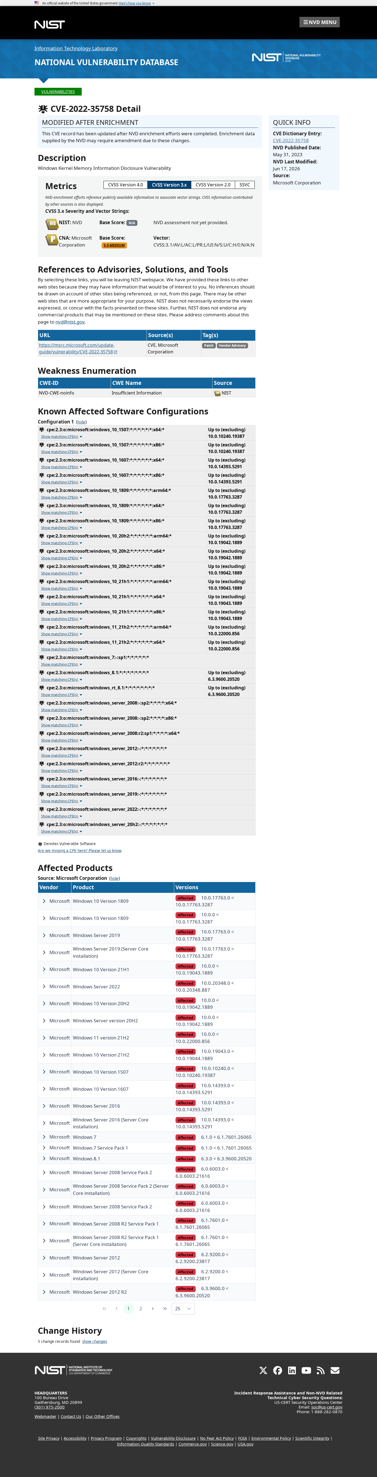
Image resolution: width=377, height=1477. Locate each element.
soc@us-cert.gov (327, 1407)
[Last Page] (165, 1308)
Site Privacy (48, 1438)
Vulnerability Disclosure (173, 1438)
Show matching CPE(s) (60, 436)
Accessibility (75, 1438)
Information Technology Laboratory (76, 48)
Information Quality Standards (145, 1444)
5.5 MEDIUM (114, 245)
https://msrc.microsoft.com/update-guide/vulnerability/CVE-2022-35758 (77, 348)
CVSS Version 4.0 (125, 185)
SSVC (245, 185)
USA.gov (245, 1444)
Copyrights (136, 1438)
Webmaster (45, 1416)
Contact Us (71, 1416)
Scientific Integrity (312, 1438)
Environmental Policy (271, 1438)
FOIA (242, 1438)
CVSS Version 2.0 (213, 185)
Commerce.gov (193, 1444)
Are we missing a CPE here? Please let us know (79, 850)
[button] (319, 22)
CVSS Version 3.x (169, 185)
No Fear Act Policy (217, 1438)
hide (81, 422)
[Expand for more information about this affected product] (43, 901)
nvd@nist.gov (69, 322)
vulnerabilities (58, 91)
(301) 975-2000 (49, 1407)
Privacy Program (106, 1438)
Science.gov (222, 1444)
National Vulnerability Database (106, 62)
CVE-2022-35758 (291, 140)
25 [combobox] (177, 1309)
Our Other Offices (103, 1416)
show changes (94, 1341)
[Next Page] (152, 1308)
